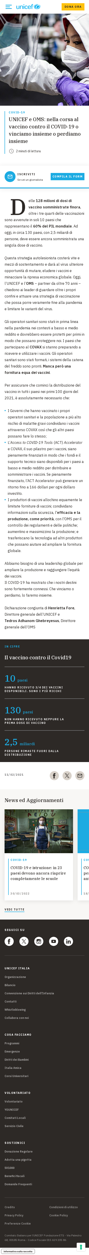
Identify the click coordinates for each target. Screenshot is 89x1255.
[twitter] (67, 776)
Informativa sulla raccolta (18, 1251)
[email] (79, 776)
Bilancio (10, 985)
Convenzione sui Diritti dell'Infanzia (29, 993)
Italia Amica (13, 1068)
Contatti (10, 1001)
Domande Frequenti (18, 1184)
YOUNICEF (12, 1109)
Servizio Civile (14, 1126)
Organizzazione (15, 977)
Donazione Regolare (19, 1151)
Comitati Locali (15, 1118)
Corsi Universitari (16, 1076)
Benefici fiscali (14, 1176)
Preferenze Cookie (18, 1223)
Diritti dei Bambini (17, 1059)
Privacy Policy (14, 1215)
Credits (10, 1207)
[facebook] (54, 776)
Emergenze (12, 1051)
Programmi (12, 1043)
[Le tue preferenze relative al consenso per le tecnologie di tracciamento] (81, 1247)
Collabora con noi (17, 1018)
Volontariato (14, 1101)
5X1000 (9, 1168)
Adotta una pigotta (18, 1159)
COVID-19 (17, 112)
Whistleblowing (15, 1009)
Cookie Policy (58, 1215)
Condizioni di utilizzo (63, 1207)
